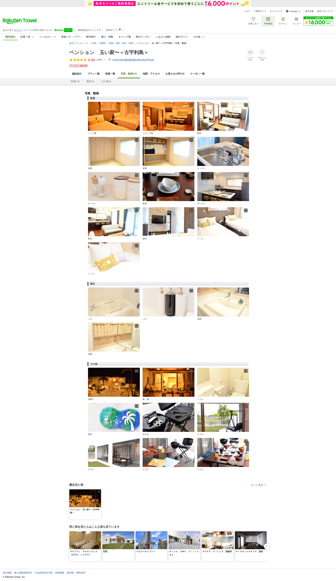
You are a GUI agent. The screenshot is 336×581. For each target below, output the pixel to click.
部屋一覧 (110, 73)
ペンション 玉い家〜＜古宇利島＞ (109, 52)
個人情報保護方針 (23, 572)
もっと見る (257, 484)
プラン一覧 (94, 73)
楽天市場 (309, 11)
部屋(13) (75, 81)
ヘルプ (247, 11)
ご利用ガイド (260, 11)
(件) (99, 60)
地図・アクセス (151, 73)
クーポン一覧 (197, 73)
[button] (99, 491)
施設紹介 (77, 73)
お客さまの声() (175, 73)
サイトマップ (276, 11)
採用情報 (59, 572)
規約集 (70, 572)
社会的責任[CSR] (43, 572)
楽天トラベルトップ (78, 43)
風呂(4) (90, 81)
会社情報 (7, 572)
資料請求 (80, 572)
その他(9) (106, 81)
